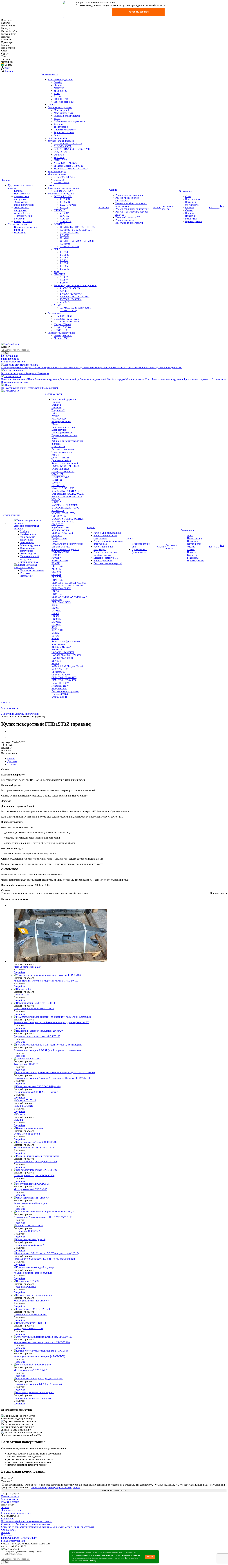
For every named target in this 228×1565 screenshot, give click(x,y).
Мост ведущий (59, 429)
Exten (54, 413)
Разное (55, 455)
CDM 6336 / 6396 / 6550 (63, 680)
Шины (54, 424)
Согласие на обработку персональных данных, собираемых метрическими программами (48, 1527)
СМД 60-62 (57, 524)
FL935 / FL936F (59, 560)
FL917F (55, 563)
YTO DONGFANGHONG (65, 507)
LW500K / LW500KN (62, 652)
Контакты (6, 1535)
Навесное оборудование (64, 399)
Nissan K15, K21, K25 (62, 488)
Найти (5, 353)
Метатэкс (56, 407)
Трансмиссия (58, 446)
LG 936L (56, 619)
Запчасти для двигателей (64, 463)
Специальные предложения (16, 1513)
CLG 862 (56, 571)
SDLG (54, 605)
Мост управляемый (61, 432)
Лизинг (5, 1507)
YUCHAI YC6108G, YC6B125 (67, 518)
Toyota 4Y (56, 482)
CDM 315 (56, 535)
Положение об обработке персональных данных (26, 1521)
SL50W (55, 635)
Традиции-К (58, 410)
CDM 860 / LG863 (61, 602)
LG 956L (56, 621)
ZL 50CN (56, 569)
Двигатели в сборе (61, 460)
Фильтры (56, 443)
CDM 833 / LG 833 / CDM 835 (67, 585)
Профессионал (59, 538)
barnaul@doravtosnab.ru (13, 361)
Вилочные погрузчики (63, 427)
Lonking (55, 402)
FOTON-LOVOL (60, 552)
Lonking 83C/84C (60, 694)
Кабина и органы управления (67, 441)
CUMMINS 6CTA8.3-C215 (65, 466)
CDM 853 (56, 594)
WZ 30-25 (56, 649)
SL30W (55, 633)
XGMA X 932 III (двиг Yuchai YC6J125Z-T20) (67, 667)
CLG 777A (57, 577)
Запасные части (9, 1499)
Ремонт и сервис (10, 1502)
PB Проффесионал (61, 421)
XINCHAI (56, 502)
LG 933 (55, 608)
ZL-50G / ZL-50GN (61, 646)
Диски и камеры (60, 457)
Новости (5, 1532)
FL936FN (56, 555)
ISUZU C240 (58, 485)
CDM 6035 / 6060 (60, 674)
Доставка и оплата (11, 1510)
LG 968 (55, 613)
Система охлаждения (62, 449)
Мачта (54, 438)
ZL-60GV (56, 660)
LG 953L (56, 610)
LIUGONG (57, 566)
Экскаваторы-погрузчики (65, 691)
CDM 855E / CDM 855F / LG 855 (68, 582)
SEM (54, 627)
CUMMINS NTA (60, 468)
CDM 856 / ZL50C (61, 588)
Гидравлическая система (64, 435)
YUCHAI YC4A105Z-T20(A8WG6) (63, 514)
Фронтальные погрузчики (65, 549)
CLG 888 (56, 574)
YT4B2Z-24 (57, 510)
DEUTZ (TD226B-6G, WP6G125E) (63, 473)
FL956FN (56, 557)
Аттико (55, 416)
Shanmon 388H (59, 697)
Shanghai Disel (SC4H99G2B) (66, 491)
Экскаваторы (58, 672)
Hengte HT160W (60, 683)
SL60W (55, 638)
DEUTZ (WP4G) (60, 477)
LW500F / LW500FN (62, 658)
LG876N (55, 591)
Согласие (133, 1555)
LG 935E (56, 624)
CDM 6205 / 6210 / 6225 (63, 677)
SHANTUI (57, 630)
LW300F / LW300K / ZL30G (66, 655)
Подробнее (19, 972)
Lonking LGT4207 (60, 546)
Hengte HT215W (60, 685)
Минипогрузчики (60, 530)
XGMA (55, 663)
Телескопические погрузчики (67, 544)
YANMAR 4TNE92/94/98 (64, 505)
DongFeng (56, 480)
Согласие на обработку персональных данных (25, 1524)
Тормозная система (61, 452)
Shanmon (56, 404)
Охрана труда (8, 1529)
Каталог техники (10, 1496)
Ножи (54, 541)
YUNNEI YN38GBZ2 (62, 521)
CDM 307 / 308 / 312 (62, 532)
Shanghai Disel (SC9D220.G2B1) (68, 493)
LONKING (57, 580)
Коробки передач (60, 527)
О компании (7, 1518)
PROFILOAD (58, 418)
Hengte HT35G (59, 688)
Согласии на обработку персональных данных (55, 1487)
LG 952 (55, 616)
